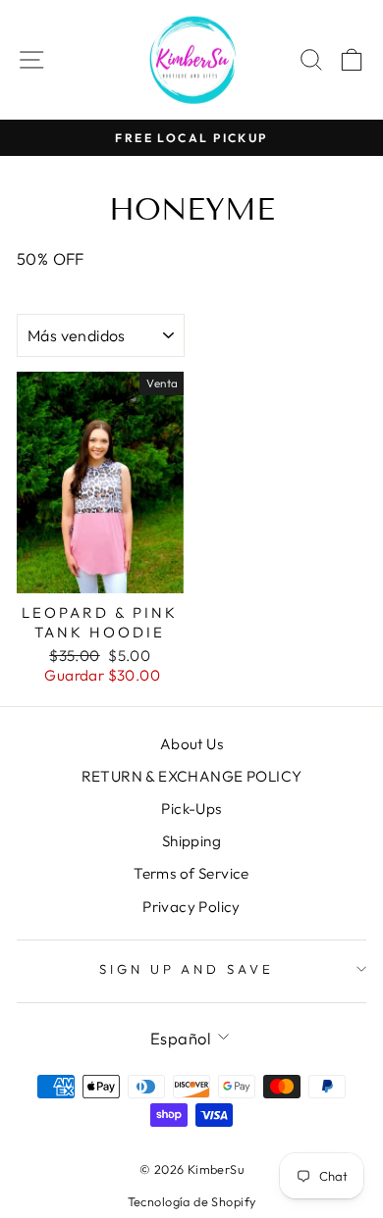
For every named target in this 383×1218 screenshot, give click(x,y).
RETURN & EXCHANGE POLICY (192, 776)
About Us (191, 744)
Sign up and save (187, 969)
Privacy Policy (191, 906)
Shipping (191, 841)
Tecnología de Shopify (192, 1201)
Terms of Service (191, 873)
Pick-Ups (191, 808)
